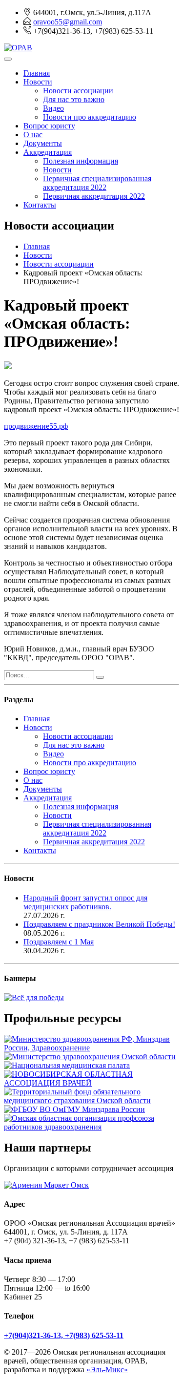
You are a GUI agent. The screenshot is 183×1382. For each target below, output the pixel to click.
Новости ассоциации (78, 90)
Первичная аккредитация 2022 (94, 196)
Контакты (39, 205)
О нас (32, 134)
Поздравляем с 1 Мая (58, 942)
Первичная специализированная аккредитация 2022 (97, 182)
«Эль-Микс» (107, 1369)
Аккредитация (47, 152)
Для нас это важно (73, 99)
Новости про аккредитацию (89, 117)
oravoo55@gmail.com (67, 22)
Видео (53, 108)
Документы (42, 143)
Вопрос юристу (49, 126)
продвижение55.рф (36, 426)
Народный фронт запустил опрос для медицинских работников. (85, 902)
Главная (36, 73)
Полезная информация (80, 161)
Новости (37, 82)
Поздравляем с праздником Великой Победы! (99, 924)
